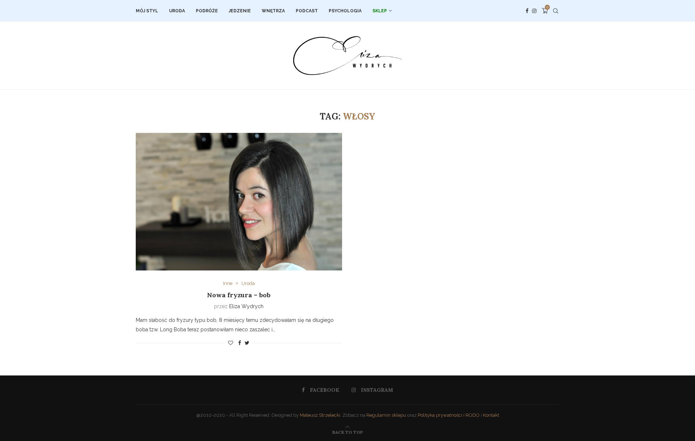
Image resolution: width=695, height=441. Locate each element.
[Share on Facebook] (239, 343)
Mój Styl (147, 10)
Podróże (207, 10)
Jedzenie (240, 10)
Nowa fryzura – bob (238, 295)
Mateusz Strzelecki (320, 415)
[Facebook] (527, 10)
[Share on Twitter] (247, 343)
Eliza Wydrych (246, 306)
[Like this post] (230, 343)
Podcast (307, 10)
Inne (227, 283)
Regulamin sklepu (386, 415)
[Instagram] (534, 10)
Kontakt (491, 415)
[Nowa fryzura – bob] (239, 201)
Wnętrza (273, 10)
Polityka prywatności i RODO (449, 415)
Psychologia (345, 10)
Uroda (177, 10)
